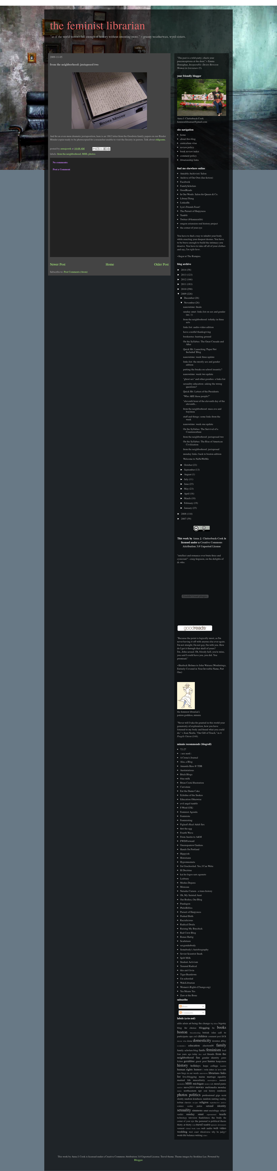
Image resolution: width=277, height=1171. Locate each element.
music (179, 1090)
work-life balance (186, 1135)
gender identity (210, 1057)
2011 (184, 284)
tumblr (207, 1124)
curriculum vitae (188, 143)
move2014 (189, 1087)
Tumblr (183, 215)
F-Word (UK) (186, 807)
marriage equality (216, 1076)
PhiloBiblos (186, 907)
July (186, 479)
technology (182, 1117)
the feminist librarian (97, 24)
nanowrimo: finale (192, 307)
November (189, 302)
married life (184, 1080)
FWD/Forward (187, 841)
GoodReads (186, 190)
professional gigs (211, 1095)
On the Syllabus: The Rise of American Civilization (203, 443)
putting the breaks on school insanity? (202, 369)
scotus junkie (194, 1106)
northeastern (190, 1090)
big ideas (214, 1023)
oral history (209, 1090)
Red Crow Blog (188, 932)
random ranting (211, 1098)
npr (200, 1090)
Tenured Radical (188, 966)
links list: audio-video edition (198, 327)
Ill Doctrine (186, 870)
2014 (184, 269)
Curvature (185, 786)
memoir (222, 1080)
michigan (198, 1083)
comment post (214, 1036)
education (194, 1045)
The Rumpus (193, 256)
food (224, 1050)
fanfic (202, 1050)
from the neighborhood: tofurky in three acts (203, 321)
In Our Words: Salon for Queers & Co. (199, 194)
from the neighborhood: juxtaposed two (203, 436)
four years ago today (187, 1054)
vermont (180, 1128)
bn (213, 1027)
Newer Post (57, 264)
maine (202, 1076)
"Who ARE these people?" (196, 396)
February (189, 503)
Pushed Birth (186, 916)
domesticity (202, 1040)
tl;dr (194, 1124)
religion (203, 1102)
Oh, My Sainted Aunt (191, 895)
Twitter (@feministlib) (191, 219)
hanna (211, 1061)
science (180, 1106)
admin (185, 1023)
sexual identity (216, 1106)
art (190, 1023)
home (183, 134)
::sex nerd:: (186, 753)
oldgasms (160, 139)
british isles (209, 1032)
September (189, 469)
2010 (184, 289)
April (187, 493)
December (189, 297)
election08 (208, 1045)
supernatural (211, 1114)
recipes (195, 1102)
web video (219, 1128)
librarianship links (189, 160)
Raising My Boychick (191, 928)
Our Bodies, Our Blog (191, 899)
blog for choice (186, 1027)
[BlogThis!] (98, 149)
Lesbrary (184, 878)
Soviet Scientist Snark (191, 953)
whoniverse (205, 1131)
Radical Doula (187, 924)
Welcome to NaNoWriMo (196, 458)
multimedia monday (215, 1087)
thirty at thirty (184, 1124)
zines (205, 1135)
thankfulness (204, 1117)
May (186, 488)
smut (206, 1110)
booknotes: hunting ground (197, 336)
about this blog (188, 139)
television (193, 1117)
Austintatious (187, 770)
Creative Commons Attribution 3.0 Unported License (202, 544)
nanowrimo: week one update (198, 424)
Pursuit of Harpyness (190, 912)
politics (194, 1094)
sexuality (184, 1109)
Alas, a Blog (186, 761)
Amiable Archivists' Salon (193, 173)
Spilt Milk (185, 957)
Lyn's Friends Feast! (190, 207)
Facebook (185, 181)
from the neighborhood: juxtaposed (201, 449)
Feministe (185, 816)
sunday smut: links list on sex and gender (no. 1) (204, 313)
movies (200, 1087)
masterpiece (212, 1080)
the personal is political (207, 1121)
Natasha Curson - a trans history (196, 891)
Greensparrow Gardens (191, 845)
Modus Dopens (188, 882)
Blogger (138, 1160)
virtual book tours (193, 1128)
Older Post (161, 264)
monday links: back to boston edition (202, 454)
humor (198, 1069)
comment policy (188, 155)
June (186, 484)
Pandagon (185, 903)
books (221, 1027)
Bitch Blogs (186, 774)
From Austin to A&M (191, 836)
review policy (187, 147)
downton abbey (219, 1040)
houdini (223, 1066)
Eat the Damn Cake (190, 791)
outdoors (221, 1090)
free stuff (202, 1054)
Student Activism (189, 962)
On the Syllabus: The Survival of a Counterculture (200, 430)
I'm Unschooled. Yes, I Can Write (196, 866)
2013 (184, 274)
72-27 (183, 749)
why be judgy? (219, 1131)
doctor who (181, 1041)
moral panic (220, 1083)
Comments (187, 1012)
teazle (222, 1114)
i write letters (208, 1069)
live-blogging (190, 1076)
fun (198, 1057)
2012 (184, 279)
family (221, 1045)
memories (181, 1083)
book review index (189, 151)
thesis (223, 1121)
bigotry (222, 1023)
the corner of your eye (191, 227)
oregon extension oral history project (199, 223)
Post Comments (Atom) (75, 271)
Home (110, 264)
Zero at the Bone (188, 995)
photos (91, 154)
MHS (84, 154)
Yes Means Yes (187, 991)
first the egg (186, 828)
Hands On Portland (189, 849)
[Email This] (94, 149)
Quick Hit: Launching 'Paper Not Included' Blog (200, 350)
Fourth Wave (186, 832)
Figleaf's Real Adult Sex (192, 824)
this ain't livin (187, 970)
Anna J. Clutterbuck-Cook (208, 538)
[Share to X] (101, 149)
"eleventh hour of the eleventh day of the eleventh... (204, 402)
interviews (204, 1073)
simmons (197, 1110)
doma (189, 1040)
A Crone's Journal (189, 757)
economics (181, 1045)
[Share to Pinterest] (108, 149)
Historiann (185, 857)
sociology (214, 1110)
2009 (184, 293)
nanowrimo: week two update (198, 374)
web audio (206, 1128)
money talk (208, 1083)
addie (179, 1023)
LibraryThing (187, 198)
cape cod (193, 1036)
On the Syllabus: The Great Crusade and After (203, 343)
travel (199, 1124)
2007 (184, 518)
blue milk (185, 778)
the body (217, 1117)
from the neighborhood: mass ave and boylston (202, 410)
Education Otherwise (190, 799)
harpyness (221, 1061)
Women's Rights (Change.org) (195, 987)
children (202, 1036)
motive (180, 1087)
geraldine (189, 1061)
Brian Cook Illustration (192, 782)
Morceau (184, 886)
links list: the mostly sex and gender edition (201, 363)
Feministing (186, 820)
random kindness (193, 1098)
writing (199, 1135)
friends (210, 1054)
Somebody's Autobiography (194, 949)
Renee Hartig (187, 936)
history (182, 1065)
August (188, 474)
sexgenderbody (188, 945)
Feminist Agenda (188, 812)
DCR (224, 1036)
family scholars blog (187, 1050)
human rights (185, 1069)
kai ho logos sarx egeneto (193, 874)
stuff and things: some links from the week (201, 418)
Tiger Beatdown (188, 974)
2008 (184, 513)
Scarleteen (185, 941)
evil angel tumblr (189, 803)
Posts (184, 1006)
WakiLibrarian (187, 982)
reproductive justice (218, 1102)
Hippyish (185, 853)
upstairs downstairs (218, 1124)
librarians (214, 1073)
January (188, 508)
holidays (195, 1065)
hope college (210, 1065)
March (187, 498)
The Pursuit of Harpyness (193, 211)
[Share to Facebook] (105, 149)
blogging (204, 1027)
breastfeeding (195, 1032)
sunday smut (195, 1114)
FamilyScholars (188, 186)
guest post (201, 1061)
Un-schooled (186, 978)
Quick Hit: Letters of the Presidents (201, 391)
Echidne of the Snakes (191, 795)
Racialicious (186, 920)
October (188, 465)
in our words (193, 1073)
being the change (201, 1023)
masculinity (199, 1080)
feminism (213, 1049)
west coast (194, 1131)
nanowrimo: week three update (198, 357)
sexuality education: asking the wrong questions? (202, 385)
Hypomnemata (187, 862)
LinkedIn (185, 202)
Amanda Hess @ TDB (191, 766)
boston (182, 1032)
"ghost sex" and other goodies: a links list (204, 379)
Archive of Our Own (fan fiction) (196, 177)
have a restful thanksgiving (197, 331)
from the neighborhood (69, 154)
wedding (182, 1131)
